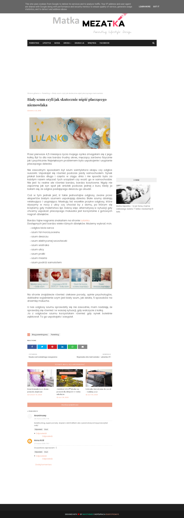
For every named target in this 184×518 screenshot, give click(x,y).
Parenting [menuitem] (34, 43)
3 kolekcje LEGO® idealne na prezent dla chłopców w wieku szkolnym (68, 391)
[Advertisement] (92, 66)
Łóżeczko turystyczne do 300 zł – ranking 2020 (98, 390)
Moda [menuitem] (57, 43)
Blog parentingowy (40, 334)
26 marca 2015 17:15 (41, 419)
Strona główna (33, 93)
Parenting (46, 93)
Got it (156, 7)
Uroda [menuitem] (66, 43)
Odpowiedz (38, 429)
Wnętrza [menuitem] (92, 43)
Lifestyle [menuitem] (47, 43)
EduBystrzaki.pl (112, 514)
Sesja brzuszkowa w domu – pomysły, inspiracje (38, 390)
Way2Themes (88, 514)
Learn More (144, 7)
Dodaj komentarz (43, 464)
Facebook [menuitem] (104, 43)
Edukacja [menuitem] (79, 43)
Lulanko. (85, 220)
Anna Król (39, 440)
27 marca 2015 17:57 (41, 443)
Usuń (46, 429)
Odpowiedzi (41, 433)
